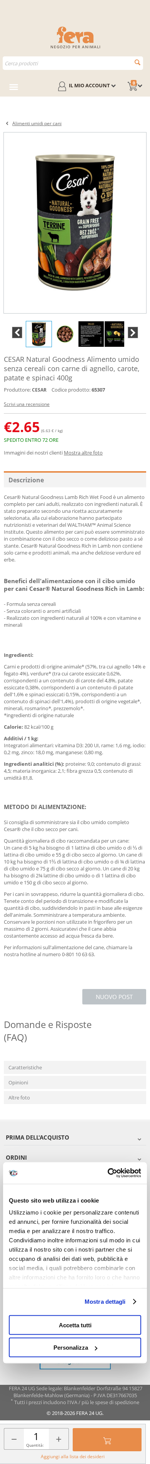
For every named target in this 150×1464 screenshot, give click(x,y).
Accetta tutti (75, 1325)
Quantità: (35, 1445)
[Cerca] (137, 62)
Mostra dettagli (105, 1301)
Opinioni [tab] (18, 1082)
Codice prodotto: (71, 389)
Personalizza (70, 1347)
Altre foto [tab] (19, 1097)
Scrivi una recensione (27, 404)
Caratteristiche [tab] (25, 1067)
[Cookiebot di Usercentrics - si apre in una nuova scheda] (108, 1173)
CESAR (39, 390)
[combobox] (73, 63)
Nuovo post (114, 997)
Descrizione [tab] (26, 480)
